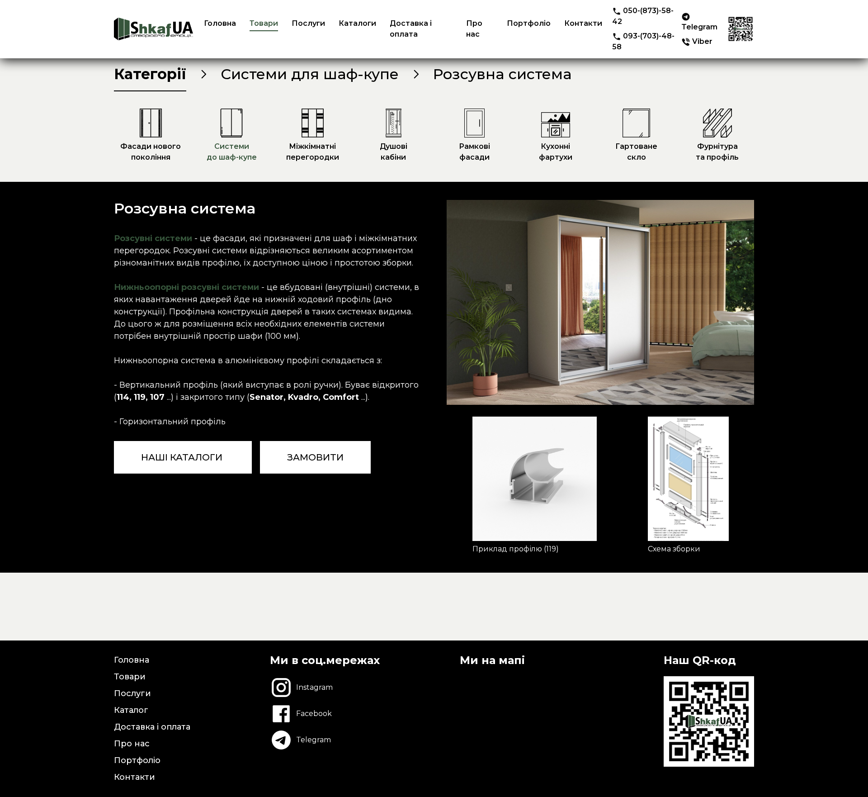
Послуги (308, 23)
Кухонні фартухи (555, 151)
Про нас (474, 28)
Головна (220, 23)
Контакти (583, 23)
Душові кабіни (393, 151)
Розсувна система (502, 74)
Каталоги (357, 23)
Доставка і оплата (411, 28)
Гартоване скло (636, 151)
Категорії (150, 74)
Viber (701, 41)
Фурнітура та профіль (717, 151)
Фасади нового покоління (150, 151)
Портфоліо (529, 23)
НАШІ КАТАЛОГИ (183, 457)
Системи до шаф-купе (232, 151)
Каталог (131, 710)
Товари (264, 23)
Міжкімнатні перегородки (312, 151)
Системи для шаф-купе (310, 74)
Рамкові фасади (474, 151)
